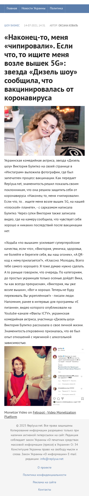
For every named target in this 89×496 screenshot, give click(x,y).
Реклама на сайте (44, 482)
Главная (12, 8)
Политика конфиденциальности (44, 475)
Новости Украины (33, 8)
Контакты (44, 490)
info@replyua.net (52, 459)
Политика (56, 8)
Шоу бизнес (14, 17)
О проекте (44, 468)
